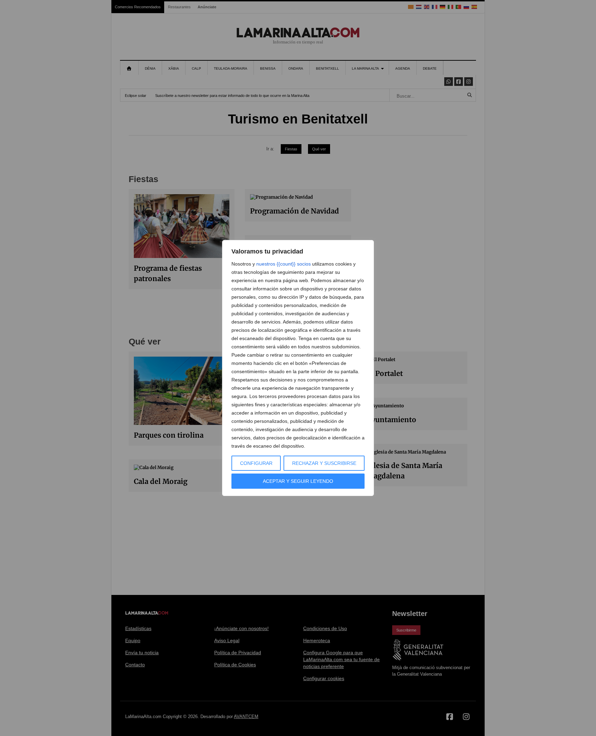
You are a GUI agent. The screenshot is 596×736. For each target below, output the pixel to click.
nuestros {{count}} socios (283, 264)
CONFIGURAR (256, 463)
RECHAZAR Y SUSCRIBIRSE (324, 463)
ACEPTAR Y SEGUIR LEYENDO (298, 481)
